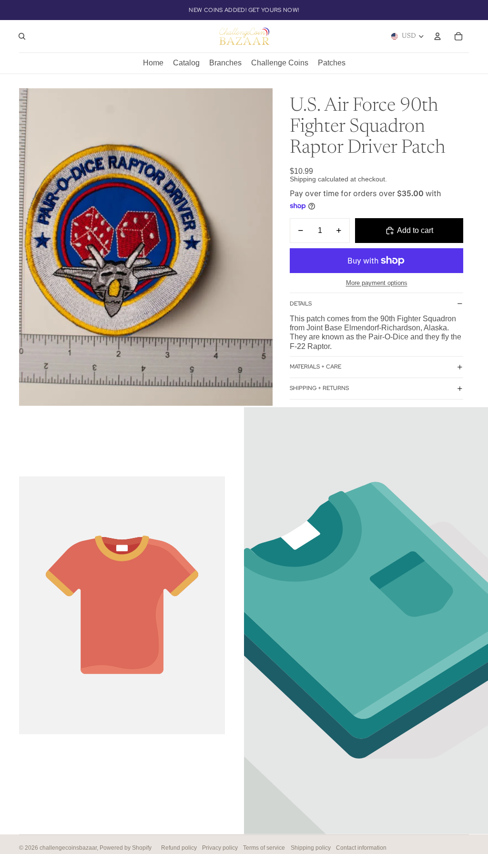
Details (301, 303)
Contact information (361, 847)
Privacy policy (220, 847)
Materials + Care (315, 366)
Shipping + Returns (319, 388)
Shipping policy (311, 847)
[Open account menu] (437, 36)
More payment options (376, 282)
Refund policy (179, 847)
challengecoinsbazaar (68, 847)
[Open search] (21, 36)
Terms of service (264, 847)
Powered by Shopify (126, 847)
